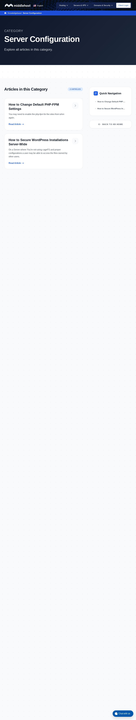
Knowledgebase (14, 13)
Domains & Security (102, 5)
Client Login (123, 5)
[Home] (5, 13)
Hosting (62, 5)
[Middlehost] (17, 5)
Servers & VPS (80, 5)
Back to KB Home (112, 124)
